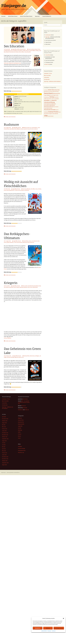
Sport (45, 113)
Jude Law (53, 98)
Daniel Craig (52, 91)
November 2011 (5, 434)
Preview (18, 285)
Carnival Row (47, 55)
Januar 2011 (4, 454)
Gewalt (7, 287)
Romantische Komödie (49, 109)
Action (49, 90)
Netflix (18, 49)
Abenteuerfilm (26, 355)
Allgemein (20, 418)
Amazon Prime (21, 420)
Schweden (46, 112)
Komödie (46, 100)
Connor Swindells (13, 50)
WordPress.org (21, 452)
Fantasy (52, 97)
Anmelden (20, 446)
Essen (5, 190)
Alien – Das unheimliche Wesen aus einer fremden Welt (24, 402)
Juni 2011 (4, 444)
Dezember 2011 (5, 432)
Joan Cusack (16, 242)
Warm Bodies (25, 399)
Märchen (21, 242)
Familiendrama (46, 97)
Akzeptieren (37, 628)
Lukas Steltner (16, 287)
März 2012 (4, 426)
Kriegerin (10, 283)
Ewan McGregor (52, 95)
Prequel (45, 108)
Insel (7, 190)
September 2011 (5, 438)
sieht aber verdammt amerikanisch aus (12, 63)
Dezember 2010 (5, 456)
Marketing (20, 430)
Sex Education (14, 46)
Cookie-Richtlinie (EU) (46, 16)
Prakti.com (24, 405)
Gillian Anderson (26, 50)
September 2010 (5, 462)
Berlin (45, 91)
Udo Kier (56, 113)
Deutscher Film (21, 422)
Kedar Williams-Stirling (34, 50)
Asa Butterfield (7, 50)
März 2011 (4, 450)
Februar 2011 (4, 452)
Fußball (45, 98)
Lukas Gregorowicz (47, 103)
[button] (63, 618)
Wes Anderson (35, 129)
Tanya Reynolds (28, 52)
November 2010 (5, 458)
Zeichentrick (26, 190)
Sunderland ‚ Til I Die (48, 73)
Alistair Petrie (37, 49)
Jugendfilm (14, 49)
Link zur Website (7, 338)
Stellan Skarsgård (49, 113)
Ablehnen (48, 628)
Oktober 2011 (4, 436)
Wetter (22, 190)
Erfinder (39, 189)
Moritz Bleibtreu (46, 105)
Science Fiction (53, 112)
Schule (21, 129)
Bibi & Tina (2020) (47, 75)
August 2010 (4, 464)
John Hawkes (49, 98)
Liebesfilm (54, 100)
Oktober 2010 (4, 460)
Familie (57, 95)
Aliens (53, 90)
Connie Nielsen (34, 127)
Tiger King (47, 36)
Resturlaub (25, 407)
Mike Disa (25, 242)
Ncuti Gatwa (16, 52)
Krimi (50, 100)
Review (21, 49)
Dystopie (48, 95)
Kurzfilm (19, 428)
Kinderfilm (11, 190)
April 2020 (4, 416)
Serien (24, 49)
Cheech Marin (25, 241)
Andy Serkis (57, 89)
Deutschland (35, 285)
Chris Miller (33, 189)
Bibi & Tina (47, 64)
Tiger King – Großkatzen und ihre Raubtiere (52, 81)
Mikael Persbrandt (9, 52)
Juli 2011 (3, 442)
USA (31, 129)
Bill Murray (25, 127)
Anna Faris (24, 189)
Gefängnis (37, 355)
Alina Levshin (24, 285)
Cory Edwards (34, 241)
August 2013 (4, 422)
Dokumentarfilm (56, 93)
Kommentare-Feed (21, 450)
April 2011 (4, 448)
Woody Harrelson (50, 116)
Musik (50, 105)
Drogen (45, 95)
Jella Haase (11, 287)
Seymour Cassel (26, 129)
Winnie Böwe (35, 287)
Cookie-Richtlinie (44, 630)
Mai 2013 (3, 424)
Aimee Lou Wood (31, 49)
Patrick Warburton (30, 242)
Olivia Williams (17, 129)
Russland (56, 109)
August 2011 (4, 440)
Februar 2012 (4, 428)
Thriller (53, 113)
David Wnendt (30, 285)
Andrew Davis (32, 355)
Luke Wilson (12, 129)
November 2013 (5, 418)
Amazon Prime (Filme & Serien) (26, 16)
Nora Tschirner (55, 106)
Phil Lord (17, 190)
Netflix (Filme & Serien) (12, 16)
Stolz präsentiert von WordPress (13, 472)
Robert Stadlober (49, 108)
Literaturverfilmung (10, 357)
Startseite (3, 16)
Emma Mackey (20, 50)
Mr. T (14, 190)
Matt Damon (53, 103)
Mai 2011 (3, 446)
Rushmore (11, 124)
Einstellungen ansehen (58, 628)
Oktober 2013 (4, 420)
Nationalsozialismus (23, 287)
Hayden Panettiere (10, 242)
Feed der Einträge (21, 448)
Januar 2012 (4, 430)
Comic (36, 189)
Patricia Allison (21, 52)
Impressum (49, 630)
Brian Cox (29, 127)
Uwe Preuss (30, 287)
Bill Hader (28, 189)
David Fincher (56, 91)
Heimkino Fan (20, 409)
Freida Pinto (56, 97)
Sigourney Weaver (18, 357)
